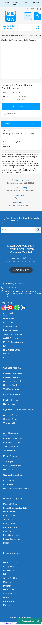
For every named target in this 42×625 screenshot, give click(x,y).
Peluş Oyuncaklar (12, 456)
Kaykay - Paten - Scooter (14, 439)
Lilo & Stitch (8, 590)
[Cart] (37, 16)
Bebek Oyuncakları (11, 539)
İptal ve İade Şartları (12, 350)
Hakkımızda (8, 319)
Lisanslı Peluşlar (10, 469)
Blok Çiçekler (9, 523)
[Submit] (38, 230)
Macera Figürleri (10, 504)
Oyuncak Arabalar (12, 368)
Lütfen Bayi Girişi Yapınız (21, 106)
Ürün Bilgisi (7, 123)
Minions (6, 605)
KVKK (5, 346)
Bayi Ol (9, 28)
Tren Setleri (8, 519)
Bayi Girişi (11, 26)
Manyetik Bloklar (10, 527)
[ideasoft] (8, 623)
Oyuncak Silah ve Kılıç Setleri (18, 409)
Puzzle (6, 543)
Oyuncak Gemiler (11, 385)
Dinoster (7, 586)
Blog (5, 358)
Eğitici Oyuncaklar (11, 535)
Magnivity (7, 582)
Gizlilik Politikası (10, 338)
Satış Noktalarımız (11, 326)
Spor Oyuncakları (11, 446)
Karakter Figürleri (10, 400)
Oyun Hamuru (9, 512)
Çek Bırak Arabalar (11, 389)
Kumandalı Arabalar (11, 377)
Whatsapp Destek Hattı (30, 621)
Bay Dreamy (8, 570)
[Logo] (10, 16)
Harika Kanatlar (10, 562)
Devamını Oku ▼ (21, 270)
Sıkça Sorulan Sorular (12, 334)
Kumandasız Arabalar (12, 373)
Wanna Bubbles (10, 578)
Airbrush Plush (9, 594)
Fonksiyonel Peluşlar (12, 465)
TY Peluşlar (8, 461)
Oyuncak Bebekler (12, 475)
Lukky (18, 93)
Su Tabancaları (9, 450)
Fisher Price (8, 601)
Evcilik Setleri (9, 516)
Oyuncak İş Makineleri (13, 381)
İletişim (6, 354)
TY (4, 559)
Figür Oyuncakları (12, 394)
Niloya (6, 597)
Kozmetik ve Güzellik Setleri (15, 508)
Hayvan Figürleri (10, 404)
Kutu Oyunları (9, 531)
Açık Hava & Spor (12, 433)
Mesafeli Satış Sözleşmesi (14, 342)
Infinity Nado (8, 566)
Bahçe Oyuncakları (11, 443)
